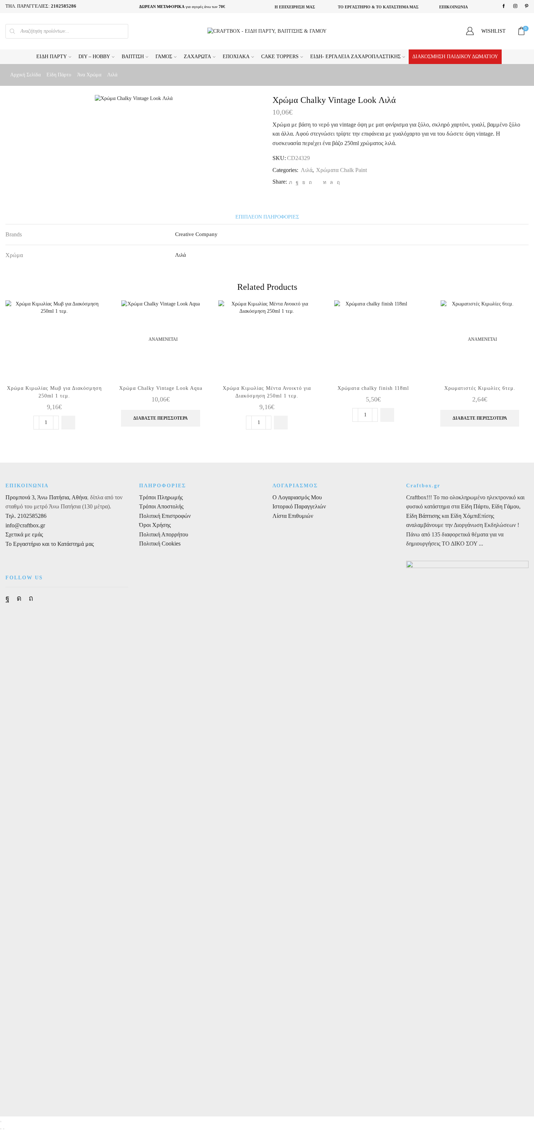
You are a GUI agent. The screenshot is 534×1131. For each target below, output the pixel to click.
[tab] (267, 217)
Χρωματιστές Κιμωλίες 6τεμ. (479, 388)
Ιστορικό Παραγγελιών (299, 506)
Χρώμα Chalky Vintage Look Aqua (160, 388)
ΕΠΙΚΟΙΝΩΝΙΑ (453, 7)
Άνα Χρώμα (89, 74)
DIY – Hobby (94, 56)
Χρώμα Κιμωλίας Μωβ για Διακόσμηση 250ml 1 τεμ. (54, 392)
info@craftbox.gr (25, 525)
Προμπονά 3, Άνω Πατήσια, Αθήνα (46, 497)
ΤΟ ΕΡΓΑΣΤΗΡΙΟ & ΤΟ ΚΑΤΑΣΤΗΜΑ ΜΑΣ (378, 7)
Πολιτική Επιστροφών (165, 516)
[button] (68, 422)
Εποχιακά (236, 56)
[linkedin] (324, 182)
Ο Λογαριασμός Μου (297, 497)
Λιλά (112, 74)
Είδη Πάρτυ (51, 56)
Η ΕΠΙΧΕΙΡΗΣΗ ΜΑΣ (295, 7)
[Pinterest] (527, 6)
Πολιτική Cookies (160, 543)
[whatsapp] (331, 182)
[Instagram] (515, 6)
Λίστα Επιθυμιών (292, 516)
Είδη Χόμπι (464, 516)
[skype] (337, 182)
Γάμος (163, 56)
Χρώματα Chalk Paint (341, 170)
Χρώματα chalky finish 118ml (373, 388)
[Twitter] (290, 182)
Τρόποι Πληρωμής (161, 497)
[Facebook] (504, 6)
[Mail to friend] (317, 182)
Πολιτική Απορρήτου (163, 534)
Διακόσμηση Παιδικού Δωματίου (455, 56)
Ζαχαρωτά (197, 56)
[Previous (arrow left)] (0, 1129)
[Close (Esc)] (0, 1121)
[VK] (303, 182)
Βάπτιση (133, 56)
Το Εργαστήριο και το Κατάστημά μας (49, 544)
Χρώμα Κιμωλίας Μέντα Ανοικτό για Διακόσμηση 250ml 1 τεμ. (267, 392)
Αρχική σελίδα (25, 74)
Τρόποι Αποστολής (161, 506)
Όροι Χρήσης (155, 525)
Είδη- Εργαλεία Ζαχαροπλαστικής (355, 56)
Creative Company (196, 234)
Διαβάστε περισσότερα (160, 418)
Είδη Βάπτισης (423, 516)
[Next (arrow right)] (3, 1129)
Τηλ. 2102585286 (25, 516)
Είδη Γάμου (504, 506)
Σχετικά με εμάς (24, 534)
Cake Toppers (280, 56)
